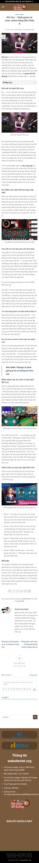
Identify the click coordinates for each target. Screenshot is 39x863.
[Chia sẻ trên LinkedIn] (29, 591)
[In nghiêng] (6, 689)
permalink (21, 601)
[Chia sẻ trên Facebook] (13, 591)
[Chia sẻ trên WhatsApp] (9, 591)
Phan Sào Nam (29, 29)
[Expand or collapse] (35, 82)
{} (27, 689)
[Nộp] (35, 717)
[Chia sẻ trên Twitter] (17, 591)
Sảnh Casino (19, 14)
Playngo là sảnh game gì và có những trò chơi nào (10, 644)
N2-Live (5, 57)
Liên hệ (29, 855)
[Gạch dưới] (9, 689)
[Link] (24, 689)
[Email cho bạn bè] (21, 591)
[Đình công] (11, 689)
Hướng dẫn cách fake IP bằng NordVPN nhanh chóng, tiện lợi (29, 644)
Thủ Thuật (28, 857)
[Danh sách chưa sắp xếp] (16, 689)
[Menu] (3, 7)
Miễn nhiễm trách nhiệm (16, 855)
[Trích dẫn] (19, 689)
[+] (29, 689)
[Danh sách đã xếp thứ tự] (14, 689)
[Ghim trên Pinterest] (25, 591)
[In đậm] (3, 689)
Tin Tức (20, 857)
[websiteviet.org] (19, 7)
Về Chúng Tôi (11, 854)
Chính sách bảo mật (24, 854)
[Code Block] (22, 689)
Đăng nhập (33, 675)
